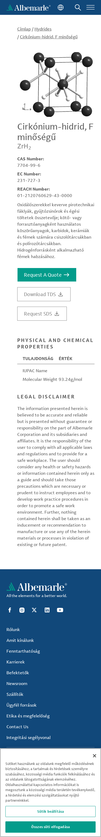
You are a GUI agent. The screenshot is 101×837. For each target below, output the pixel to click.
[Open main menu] (90, 7)
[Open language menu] (60, 7)
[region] (50, 792)
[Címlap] (28, 7)
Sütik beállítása (50, 811)
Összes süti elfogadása (50, 826)
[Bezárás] (94, 756)
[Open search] (78, 7)
